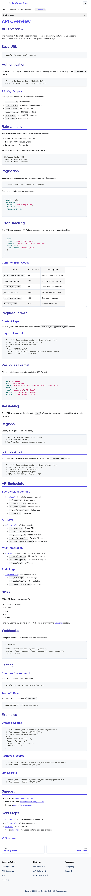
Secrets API (10, 497)
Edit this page (10, 838)
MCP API (9, 553)
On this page (8, 15)
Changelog (69, 866)
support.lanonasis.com (22, 805)
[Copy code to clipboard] (84, 55)
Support (68, 871)
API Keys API (11, 525)
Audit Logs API (11, 575)
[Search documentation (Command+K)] (85, 3)
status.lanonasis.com (24, 798)
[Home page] (4, 9)
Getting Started (8, 866)
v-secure (5, 880)
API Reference (8, 871)
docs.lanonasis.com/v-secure (32, 802)
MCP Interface (39, 875)
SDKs (4, 875)
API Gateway (38, 871)
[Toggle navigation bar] (5, 3)
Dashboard (38, 866)
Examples (59, 623)
